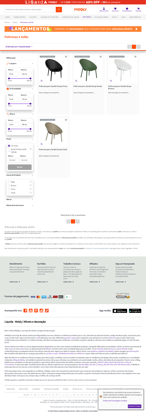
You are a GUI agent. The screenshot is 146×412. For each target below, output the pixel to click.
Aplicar (20, 167)
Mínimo (10, 70)
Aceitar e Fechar (134, 406)
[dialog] (121, 399)
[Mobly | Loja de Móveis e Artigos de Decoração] (80, 9)
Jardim (15, 22)
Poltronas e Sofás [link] (27, 22)
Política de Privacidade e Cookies (115, 401)
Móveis (7, 22)
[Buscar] (59, 9)
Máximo (24, 70)
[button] (20, 46)
